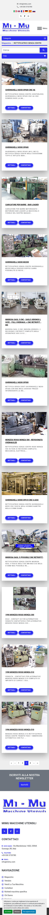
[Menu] (39, 28)
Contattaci (26, 108)
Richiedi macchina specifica (15, 892)
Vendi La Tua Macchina (13, 884)
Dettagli (11, 108)
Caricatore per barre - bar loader (22, 205)
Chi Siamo (8, 895)
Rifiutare (17, 911)
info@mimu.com (25, 4)
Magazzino (8, 877)
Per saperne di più (29, 911)
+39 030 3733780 (26, 7)
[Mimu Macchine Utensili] (24, 806)
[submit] (43, 50)
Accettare (8, 911)
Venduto (7, 881)
